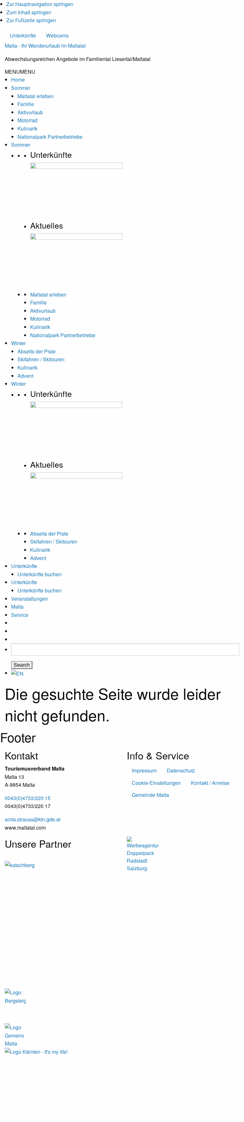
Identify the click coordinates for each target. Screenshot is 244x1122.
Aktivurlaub (30, 112)
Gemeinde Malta (150, 794)
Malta (17, 606)
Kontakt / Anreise (210, 782)
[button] (20, 71)
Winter (18, 343)
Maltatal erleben (35, 96)
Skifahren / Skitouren (40, 359)
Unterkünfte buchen (39, 574)
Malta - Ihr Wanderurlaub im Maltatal (45, 45)
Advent (25, 375)
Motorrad (27, 120)
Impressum (144, 770)
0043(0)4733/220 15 (28, 798)
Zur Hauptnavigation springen (39, 4)
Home (18, 79)
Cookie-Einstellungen (156, 782)
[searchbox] (125, 649)
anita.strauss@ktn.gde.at (32, 819)
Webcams (57, 35)
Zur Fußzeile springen (31, 20)
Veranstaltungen (29, 598)
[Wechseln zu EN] (17, 673)
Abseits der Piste (36, 351)
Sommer (20, 87)
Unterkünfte (23, 35)
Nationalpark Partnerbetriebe (50, 136)
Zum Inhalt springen (28, 12)
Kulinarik (27, 128)
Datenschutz (181, 770)
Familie (25, 104)
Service (19, 614)
